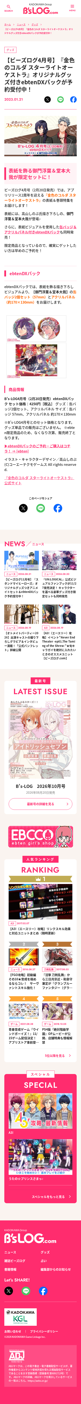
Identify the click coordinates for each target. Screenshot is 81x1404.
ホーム (7, 24)
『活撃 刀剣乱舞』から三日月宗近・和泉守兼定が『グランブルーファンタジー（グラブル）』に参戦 (57, 981)
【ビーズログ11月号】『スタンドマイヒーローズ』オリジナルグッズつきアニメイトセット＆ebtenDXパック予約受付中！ (21, 587)
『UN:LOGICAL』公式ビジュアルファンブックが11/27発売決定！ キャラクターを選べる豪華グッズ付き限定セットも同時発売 (59, 587)
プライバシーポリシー (44, 1331)
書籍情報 (10, 1269)
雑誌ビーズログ (14, 1260)
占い (44, 1260)
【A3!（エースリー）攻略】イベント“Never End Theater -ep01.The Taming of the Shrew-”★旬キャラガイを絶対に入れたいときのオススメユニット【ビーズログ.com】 (59, 645)
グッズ (35, 24)
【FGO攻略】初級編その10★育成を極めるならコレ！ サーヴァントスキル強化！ (24, 981)
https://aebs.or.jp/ (38, 1380)
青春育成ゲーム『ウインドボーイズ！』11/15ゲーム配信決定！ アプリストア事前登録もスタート (24, 1035)
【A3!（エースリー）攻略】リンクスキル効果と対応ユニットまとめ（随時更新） (40, 931)
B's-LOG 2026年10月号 (40, 786)
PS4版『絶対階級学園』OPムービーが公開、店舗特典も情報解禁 (57, 1035)
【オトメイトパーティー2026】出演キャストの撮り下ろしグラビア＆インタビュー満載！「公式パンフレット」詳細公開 (21, 641)
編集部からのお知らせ (56, 1269)
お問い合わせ (12, 1331)
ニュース (21, 24)
